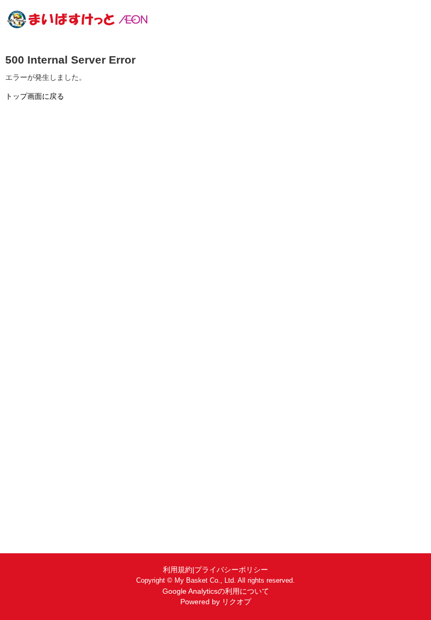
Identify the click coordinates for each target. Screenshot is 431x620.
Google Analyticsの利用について (215, 591)
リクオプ (236, 601)
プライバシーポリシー (231, 569)
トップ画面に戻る (34, 96)
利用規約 (177, 569)
